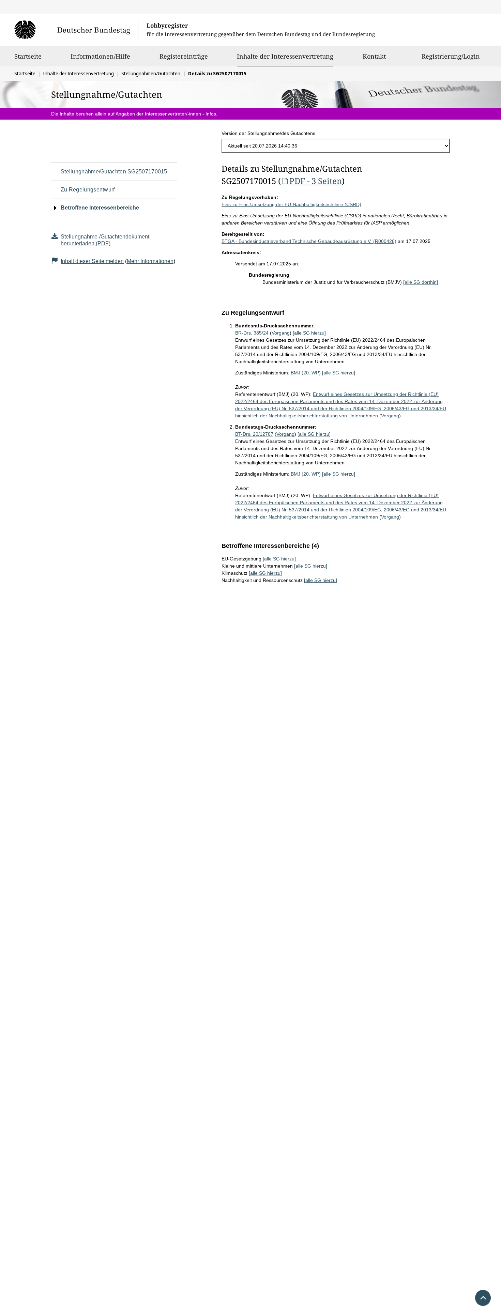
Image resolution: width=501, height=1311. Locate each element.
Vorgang (281, 333)
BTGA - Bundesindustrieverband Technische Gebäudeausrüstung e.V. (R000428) (309, 241)
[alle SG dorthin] (420, 282)
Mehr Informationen (150, 261)
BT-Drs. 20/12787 (254, 434)
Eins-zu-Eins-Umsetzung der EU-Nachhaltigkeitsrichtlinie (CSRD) (291, 204)
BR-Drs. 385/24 (252, 333)
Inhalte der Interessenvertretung (285, 56)
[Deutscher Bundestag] (76, 29)
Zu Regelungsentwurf (88, 189)
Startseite (28, 56)
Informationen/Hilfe (100, 56)
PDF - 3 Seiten (315, 180)
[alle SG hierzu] (309, 333)
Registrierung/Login (451, 56)
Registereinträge (184, 56)
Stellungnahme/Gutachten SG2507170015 (114, 171)
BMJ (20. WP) (306, 372)
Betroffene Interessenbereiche (100, 208)
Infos (211, 114)
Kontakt (374, 56)
